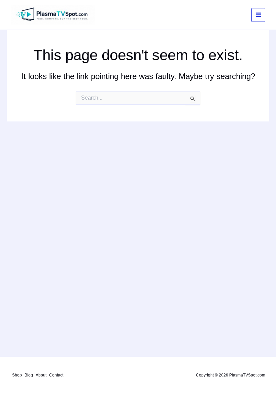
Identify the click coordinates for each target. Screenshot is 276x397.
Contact (56, 375)
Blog (29, 375)
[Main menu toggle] (258, 15)
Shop (17, 375)
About (41, 375)
